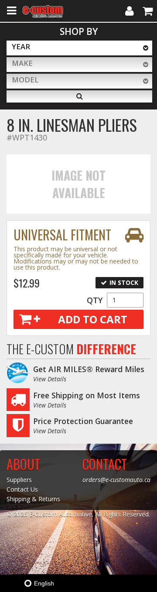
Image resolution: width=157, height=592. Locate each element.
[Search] (79, 96)
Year (21, 46)
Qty (94, 300)
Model (25, 80)
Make (22, 63)
